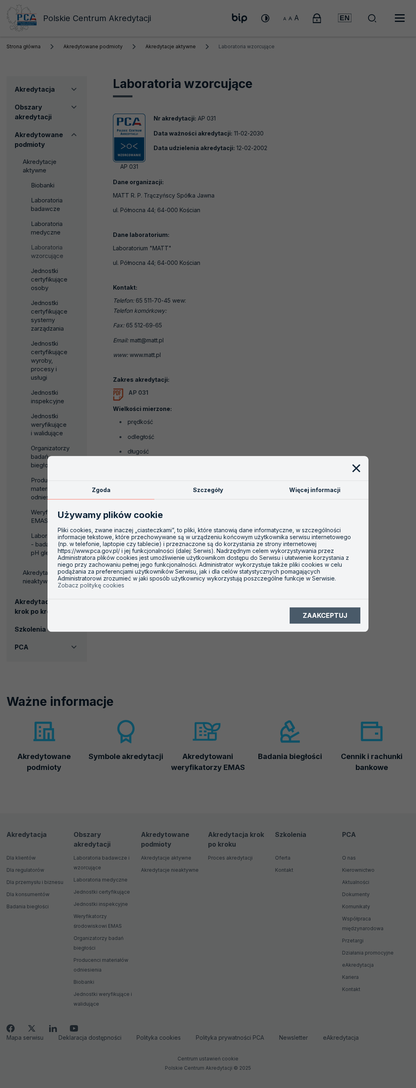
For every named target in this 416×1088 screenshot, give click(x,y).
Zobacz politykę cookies (91, 585)
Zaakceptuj (325, 615)
